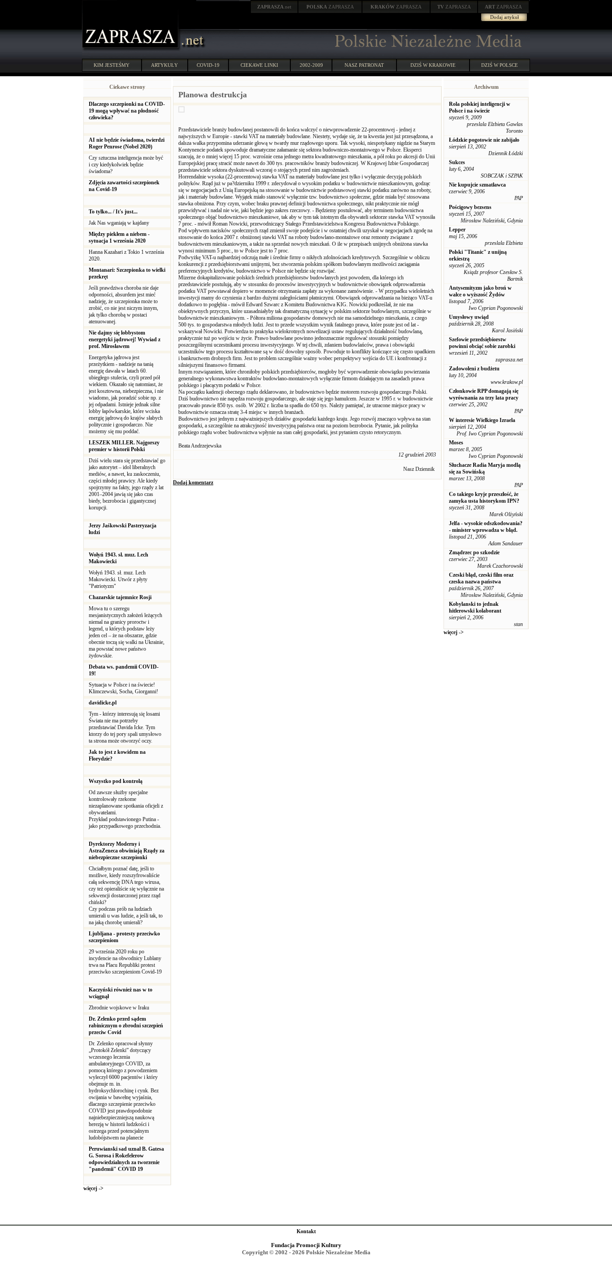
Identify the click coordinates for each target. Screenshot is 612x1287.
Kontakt (306, 1231)
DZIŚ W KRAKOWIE (433, 65)
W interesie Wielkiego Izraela (482, 420)
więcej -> (93, 1188)
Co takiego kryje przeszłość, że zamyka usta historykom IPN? (484, 497)
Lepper (457, 229)
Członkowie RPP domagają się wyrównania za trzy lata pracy (483, 394)
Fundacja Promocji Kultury (306, 1245)
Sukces (457, 162)
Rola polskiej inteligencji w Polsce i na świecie (479, 107)
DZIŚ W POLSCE (499, 65)
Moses (456, 442)
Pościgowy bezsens (470, 207)
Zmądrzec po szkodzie (474, 552)
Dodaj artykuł (504, 17)
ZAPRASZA (330, 6)
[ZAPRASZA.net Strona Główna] (131, 49)
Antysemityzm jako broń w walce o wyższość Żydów (480, 291)
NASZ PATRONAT (364, 65)
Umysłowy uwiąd (469, 317)
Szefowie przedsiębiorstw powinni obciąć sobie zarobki (482, 342)
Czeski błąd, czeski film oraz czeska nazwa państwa (481, 578)
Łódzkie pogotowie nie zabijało (484, 140)
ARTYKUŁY (164, 65)
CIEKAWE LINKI (259, 65)
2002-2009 (311, 65)
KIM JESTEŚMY (111, 65)
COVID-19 (208, 65)
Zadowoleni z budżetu (474, 368)
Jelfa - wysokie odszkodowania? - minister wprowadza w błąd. (485, 526)
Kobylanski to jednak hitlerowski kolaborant (475, 607)
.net (274, 6)
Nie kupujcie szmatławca (477, 185)
